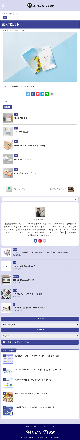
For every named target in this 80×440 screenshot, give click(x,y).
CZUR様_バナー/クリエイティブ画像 (27, 294)
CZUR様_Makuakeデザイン (24, 280)
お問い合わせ (37, 426)
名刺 (6, 101)
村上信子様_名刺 (20, 118)
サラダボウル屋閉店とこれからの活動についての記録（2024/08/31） (41, 252)
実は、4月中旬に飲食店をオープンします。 (32, 393)
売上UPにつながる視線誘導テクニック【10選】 (33, 380)
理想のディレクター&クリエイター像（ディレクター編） (37, 356)
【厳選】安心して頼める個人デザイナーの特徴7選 (34, 407)
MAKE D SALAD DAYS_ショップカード (30, 146)
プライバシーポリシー (49, 426)
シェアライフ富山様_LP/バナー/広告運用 (29, 308)
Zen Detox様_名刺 (21, 132)
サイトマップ (28, 426)
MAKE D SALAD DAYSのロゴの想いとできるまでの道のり (38, 370)
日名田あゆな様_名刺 (22, 159)
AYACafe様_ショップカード (25, 173)
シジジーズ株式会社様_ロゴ (24, 266)
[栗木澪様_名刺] (42, 94)
